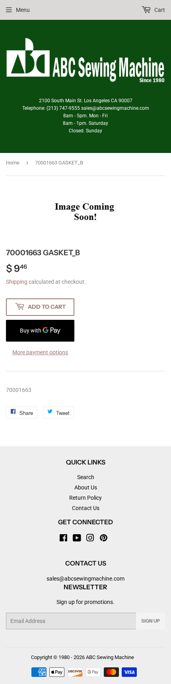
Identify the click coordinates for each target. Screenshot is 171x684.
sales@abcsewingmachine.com (85, 578)
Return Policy (85, 498)
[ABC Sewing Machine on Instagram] (90, 539)
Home (12, 163)
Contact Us (85, 508)
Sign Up (150, 621)
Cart (159, 10)
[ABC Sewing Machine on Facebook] (63, 539)
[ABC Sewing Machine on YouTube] (77, 539)
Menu (23, 10)
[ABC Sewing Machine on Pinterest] (103, 539)
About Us (85, 487)
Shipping (16, 282)
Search (85, 477)
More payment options (40, 352)
